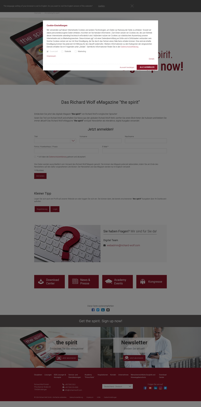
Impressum (51, 56)
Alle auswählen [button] (147, 67)
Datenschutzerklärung (129, 47)
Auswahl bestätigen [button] (127, 67)
